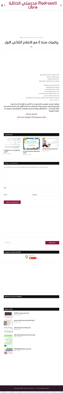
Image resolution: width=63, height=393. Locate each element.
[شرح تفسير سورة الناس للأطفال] (50, 142)
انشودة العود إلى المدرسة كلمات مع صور (24, 320)
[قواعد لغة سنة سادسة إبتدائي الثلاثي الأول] (8, 340)
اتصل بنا (38, 388)
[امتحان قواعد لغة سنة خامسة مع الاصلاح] (31, 144)
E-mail (5, 194)
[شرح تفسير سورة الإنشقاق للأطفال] (8, 351)
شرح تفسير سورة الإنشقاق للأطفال (22, 348)
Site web (35, 194)
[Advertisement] (31, 23)
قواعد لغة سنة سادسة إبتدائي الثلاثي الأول (24, 335)
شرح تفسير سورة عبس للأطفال (21, 313)
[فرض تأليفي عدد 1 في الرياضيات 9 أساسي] (12, 143)
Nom (5, 187)
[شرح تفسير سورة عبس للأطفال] (8, 315)
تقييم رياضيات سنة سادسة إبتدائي (22, 327)
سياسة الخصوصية (45, 388)
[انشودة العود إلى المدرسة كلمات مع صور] (8, 323)
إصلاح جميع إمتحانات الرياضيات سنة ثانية (31, 117)
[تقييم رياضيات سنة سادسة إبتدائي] (8, 330)
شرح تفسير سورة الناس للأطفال (49, 148)
